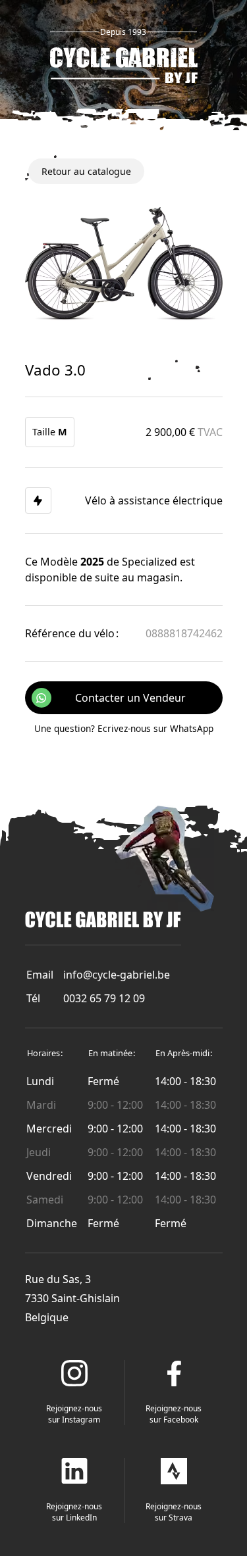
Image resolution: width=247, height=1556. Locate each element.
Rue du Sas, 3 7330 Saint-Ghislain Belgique (72, 1298)
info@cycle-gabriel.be (116, 974)
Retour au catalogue (86, 171)
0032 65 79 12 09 (104, 998)
